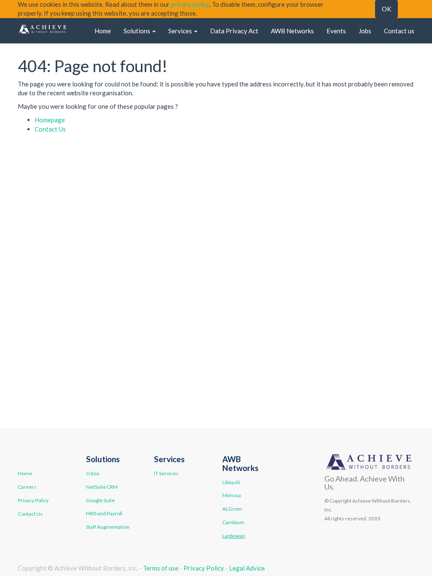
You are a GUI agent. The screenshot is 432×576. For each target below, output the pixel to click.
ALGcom (232, 509)
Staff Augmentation (108, 527)
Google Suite (100, 500)
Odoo (92, 473)
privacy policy (190, 4)
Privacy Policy (33, 500)
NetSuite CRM (102, 487)
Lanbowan (233, 536)
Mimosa (231, 495)
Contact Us (50, 129)
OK (386, 9)
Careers (27, 487)
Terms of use (160, 568)
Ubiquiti (231, 482)
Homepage (50, 120)
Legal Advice (247, 568)
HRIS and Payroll (104, 513)
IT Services (166, 473)
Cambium (233, 522)
